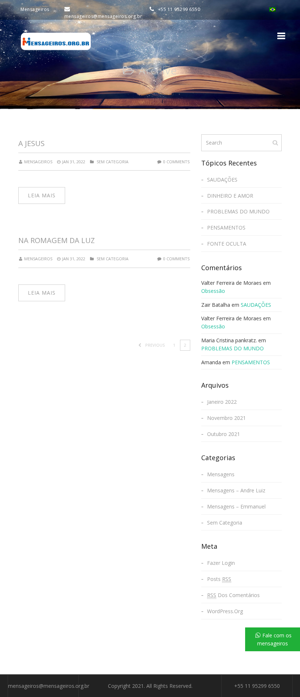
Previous (154, 345)
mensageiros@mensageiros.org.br (48, 685)
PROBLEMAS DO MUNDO (238, 211)
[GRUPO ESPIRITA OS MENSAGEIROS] (55, 41)
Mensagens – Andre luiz (236, 490)
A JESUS (31, 143)
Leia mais (42, 195)
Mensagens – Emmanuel (236, 506)
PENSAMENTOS (226, 227)
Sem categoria (112, 161)
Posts (219, 578)
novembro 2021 (226, 417)
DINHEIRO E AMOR (230, 195)
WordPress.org (225, 611)
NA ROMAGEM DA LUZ (56, 240)
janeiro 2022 (222, 401)
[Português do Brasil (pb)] (273, 9)
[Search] (276, 142)
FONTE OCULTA (226, 243)
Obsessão (213, 290)
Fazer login (221, 562)
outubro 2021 (223, 433)
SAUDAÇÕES (222, 179)
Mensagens (221, 474)
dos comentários (233, 595)
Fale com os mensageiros (274, 639)
